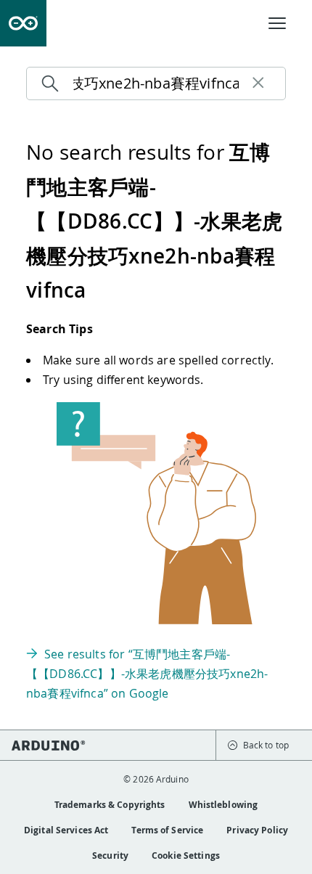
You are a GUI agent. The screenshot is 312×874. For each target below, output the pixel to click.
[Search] (53, 83)
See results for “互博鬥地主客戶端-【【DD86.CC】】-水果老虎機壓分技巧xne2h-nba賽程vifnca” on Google (147, 673)
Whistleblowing (223, 805)
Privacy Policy (257, 830)
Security (110, 855)
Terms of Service (167, 830)
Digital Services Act (66, 830)
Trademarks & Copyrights (109, 805)
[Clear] (258, 83)
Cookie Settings (186, 855)
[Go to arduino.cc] (23, 23)
